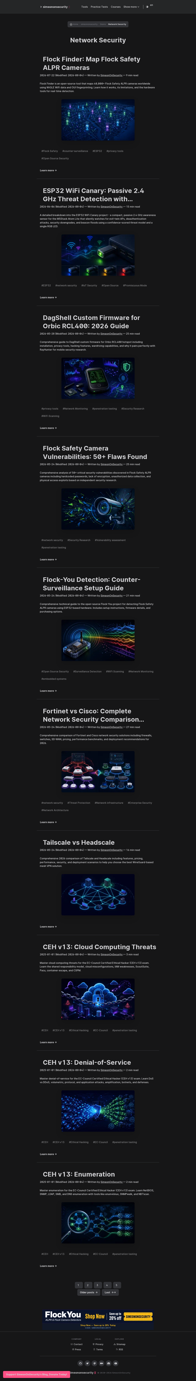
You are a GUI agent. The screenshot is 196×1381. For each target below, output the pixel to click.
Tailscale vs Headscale (79, 842)
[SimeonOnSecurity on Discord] (108, 1363)
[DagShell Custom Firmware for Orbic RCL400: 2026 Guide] (98, 378)
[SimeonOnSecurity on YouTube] (116, 1363)
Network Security (98, 40)
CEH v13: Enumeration (79, 1174)
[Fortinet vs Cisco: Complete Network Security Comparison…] (98, 772)
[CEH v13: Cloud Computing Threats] (98, 1000)
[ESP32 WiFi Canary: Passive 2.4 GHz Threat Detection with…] (98, 255)
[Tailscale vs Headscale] (98, 894)
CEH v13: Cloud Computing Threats (99, 947)
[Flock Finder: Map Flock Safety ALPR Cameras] (98, 120)
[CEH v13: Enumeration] (98, 1223)
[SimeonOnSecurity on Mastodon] (94, 1363)
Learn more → (48, 170)
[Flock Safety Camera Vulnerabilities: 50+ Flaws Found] (98, 509)
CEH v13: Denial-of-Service (87, 1062)
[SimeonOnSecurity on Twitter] (87, 1363)
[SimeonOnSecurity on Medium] (101, 1363)
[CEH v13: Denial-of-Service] (98, 1111)
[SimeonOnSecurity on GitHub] (80, 1363)
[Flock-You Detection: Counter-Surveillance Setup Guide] (98, 641)
